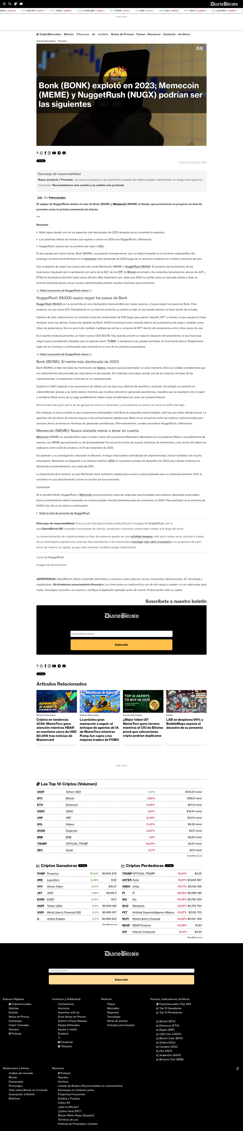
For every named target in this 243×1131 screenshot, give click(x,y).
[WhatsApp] (42, 153)
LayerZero (53, 880)
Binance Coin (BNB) (171, 1059)
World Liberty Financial (146, 919)
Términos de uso (68, 1119)
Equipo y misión (67, 1029)
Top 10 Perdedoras (170, 1012)
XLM (198, 10)
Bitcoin (69, 34)
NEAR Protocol (141, 925)
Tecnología (113, 1016)
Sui (134, 899)
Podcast (16, 1033)
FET (125, 912)
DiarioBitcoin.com (194, 856)
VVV (40, 886)
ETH (40, 804)
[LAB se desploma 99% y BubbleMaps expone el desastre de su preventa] (186, 702)
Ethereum (82, 34)
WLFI (125, 919)
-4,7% (79, 10)
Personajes (15, 1085)
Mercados (113, 1008)
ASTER (126, 880)
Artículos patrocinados (46, 41)
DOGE (34, 10)
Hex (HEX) (165, 1051)
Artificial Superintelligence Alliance (153, 912)
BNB (40, 837)
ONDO (126, 886)
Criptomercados (21, 1004)
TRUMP (42, 843)
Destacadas (16, 1081)
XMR (140, 10)
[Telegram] (60, 153)
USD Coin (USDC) (170, 1034)
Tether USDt (73, 792)
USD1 (40, 912)
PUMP (41, 873)
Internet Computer (143, 931)
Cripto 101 (64, 1102)
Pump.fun (53, 873)
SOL (40, 824)
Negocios (113, 1012)
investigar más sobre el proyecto (151, 541)
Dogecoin (71, 830)
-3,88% (20, 10)
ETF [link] (120, 272)
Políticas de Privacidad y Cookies (78, 1124)
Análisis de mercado (21, 1073)
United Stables (56, 919)
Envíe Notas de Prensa (72, 1016)
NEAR (126, 925)
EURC (41, 899)
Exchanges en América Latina (76, 1090)
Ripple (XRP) (167, 1029)
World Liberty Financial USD (64, 912)
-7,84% (128, 10)
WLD (125, 906)
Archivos (184, 34)
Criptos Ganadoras (58, 865)
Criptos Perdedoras (144, 865)
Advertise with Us (68, 1012)
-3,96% (155, 10)
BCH (227, 10)
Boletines (14, 1098)
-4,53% (53, 10)
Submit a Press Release (72, 1021)
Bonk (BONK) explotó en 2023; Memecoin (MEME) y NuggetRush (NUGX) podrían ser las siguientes (120, 94)
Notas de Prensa (122, 34)
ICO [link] (101, 246)
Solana (70, 824)
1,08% (103, 10)
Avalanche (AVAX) (170, 1055)
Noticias (14, 1008)
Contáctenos (66, 1004)
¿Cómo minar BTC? (70, 1111)
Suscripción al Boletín (22, 1094)
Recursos (154, 34)
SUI (124, 899)
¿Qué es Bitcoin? (68, 1107)
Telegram (66, 1046)
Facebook (66, 1042)
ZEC (65, 10)
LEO (91, 10)
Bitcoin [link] (131, 272)
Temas (140, 34)
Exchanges (15, 1021)
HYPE (6, 10)
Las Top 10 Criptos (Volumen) (68, 783)
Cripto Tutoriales (19, 1025)
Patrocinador (57, 197)
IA (93, 34)
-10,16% (214, 10)
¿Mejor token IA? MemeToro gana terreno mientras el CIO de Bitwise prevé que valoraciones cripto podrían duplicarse (143, 728)
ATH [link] (111, 461)
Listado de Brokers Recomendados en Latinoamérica (90, 1085)
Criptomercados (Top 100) (175, 1004)
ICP (124, 931)
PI (123, 893)
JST (39, 893)
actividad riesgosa (141, 536)
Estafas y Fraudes (69, 1098)
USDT (41, 792)
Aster (135, 880)
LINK (115, 10)
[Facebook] (46, 153)
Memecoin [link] (119, 204)
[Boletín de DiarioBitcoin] (64, 153)
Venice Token (55, 886)
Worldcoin (138, 906)
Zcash (69, 850)
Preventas (62, 41)
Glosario (14, 1029)
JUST (50, 893)
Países (111, 1004)
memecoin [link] (90, 258)
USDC (41, 811)
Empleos (63, 1033)
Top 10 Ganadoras (170, 1008)
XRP (40, 817)
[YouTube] (55, 153)
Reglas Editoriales (69, 1025)
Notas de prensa (117, 1021)
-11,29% (185, 10)
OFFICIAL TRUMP (77, 843)
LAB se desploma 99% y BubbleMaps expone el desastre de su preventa (184, 724)
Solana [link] (101, 367)
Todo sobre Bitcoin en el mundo (28, 1090)
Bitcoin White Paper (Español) (76, 1115)
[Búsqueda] (11, 4)
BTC (40, 798)
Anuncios (63, 1008)
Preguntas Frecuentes (71, 1094)
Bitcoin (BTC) (167, 1021)
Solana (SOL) (167, 1042)
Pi (133, 893)
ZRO (40, 880)
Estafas (169, 715)
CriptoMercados (50, 34)
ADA (167, 10)
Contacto (169, 34)
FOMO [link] (112, 341)
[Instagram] (50, 153)
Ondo (135, 886)
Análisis (103, 34)
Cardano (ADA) (168, 1046)
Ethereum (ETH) (169, 1025)
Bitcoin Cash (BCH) (171, 1038)
